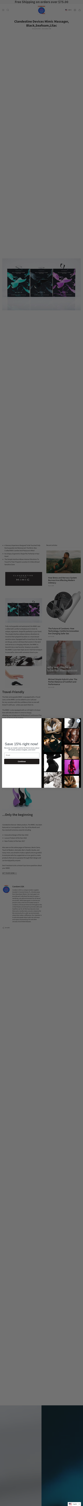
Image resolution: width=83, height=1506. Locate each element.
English (75, 1504)
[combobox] (74, 1504)
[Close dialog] (78, 721)
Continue (22, 761)
